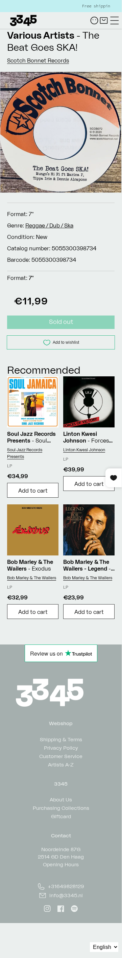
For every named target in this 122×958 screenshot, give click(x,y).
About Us (61, 799)
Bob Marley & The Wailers (31, 577)
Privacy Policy (61, 747)
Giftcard (61, 816)
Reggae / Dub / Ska (49, 225)
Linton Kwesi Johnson (84, 449)
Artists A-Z (61, 764)
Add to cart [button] (33, 490)
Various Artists (40, 35)
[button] (115, 20)
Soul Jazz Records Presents (24, 453)
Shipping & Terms (61, 739)
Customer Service (60, 756)
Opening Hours (61, 864)
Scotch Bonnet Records (38, 60)
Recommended (43, 370)
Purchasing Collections (61, 807)
